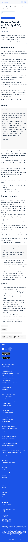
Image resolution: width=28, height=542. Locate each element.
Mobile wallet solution (7, 371)
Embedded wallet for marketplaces (10, 373)
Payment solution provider (8, 458)
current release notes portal (18, 44)
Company (4, 483)
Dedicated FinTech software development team (13, 450)
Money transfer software (8, 407)
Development (5, 431)
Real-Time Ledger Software (8, 426)
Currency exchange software (9, 414)
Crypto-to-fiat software (7, 398)
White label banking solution (9, 369)
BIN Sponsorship (6, 421)
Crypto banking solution (7, 396)
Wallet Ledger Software (7, 424)
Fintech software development (9, 443)
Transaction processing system (9, 382)
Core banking (5, 389)
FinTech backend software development (11, 452)
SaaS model (4, 477)
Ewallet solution (5, 366)
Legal (3, 480)
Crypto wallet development (8, 445)
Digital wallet (5, 460)
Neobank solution (6, 385)
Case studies (5, 455)
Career (3, 490)
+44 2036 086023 (7, 507)
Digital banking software (8, 364)
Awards (3, 494)
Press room (4, 492)
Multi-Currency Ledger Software (9, 428)
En (22, 2)
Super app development (7, 447)
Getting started (6, 472)
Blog (3, 496)
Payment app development (8, 438)
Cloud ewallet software (7, 412)
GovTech (4, 469)
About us (4, 485)
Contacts (4, 487)
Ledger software (6, 391)
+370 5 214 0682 (7, 504)
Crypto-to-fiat (5, 465)
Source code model (6, 475)
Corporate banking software (8, 394)
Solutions (4, 362)
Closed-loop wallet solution (8, 378)
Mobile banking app (6, 387)
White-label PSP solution (8, 375)
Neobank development (7, 434)
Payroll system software (7, 419)
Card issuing (5, 417)
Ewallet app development (8, 441)
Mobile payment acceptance (8, 462)
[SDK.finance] (5, 2)
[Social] (3, 520)
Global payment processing (8, 401)
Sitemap (4, 500)
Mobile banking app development (10, 436)
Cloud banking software (7, 410)
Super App (4, 467)
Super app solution (6, 380)
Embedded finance (6, 403)
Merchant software (6, 405)
